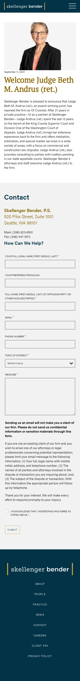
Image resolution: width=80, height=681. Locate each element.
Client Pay (40, 645)
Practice (40, 604)
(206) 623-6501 (22, 232)
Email (9, 317)
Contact (40, 625)
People (40, 594)
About (40, 584)
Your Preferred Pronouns (22, 275)
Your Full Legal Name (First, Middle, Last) (32, 256)
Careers (40, 635)
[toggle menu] (72, 6)
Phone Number (15, 336)
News (40, 614)
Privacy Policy (40, 656)
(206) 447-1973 (20, 236)
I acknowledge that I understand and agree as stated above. (41, 513)
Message (11, 374)
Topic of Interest (17, 355)
